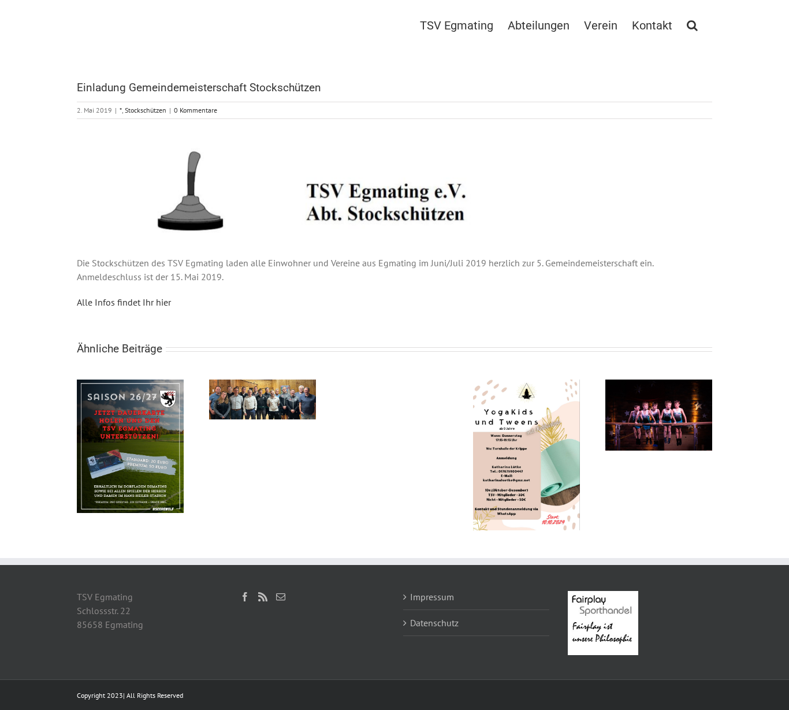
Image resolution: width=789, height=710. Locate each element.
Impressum (432, 597)
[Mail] (280, 596)
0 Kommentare (195, 110)
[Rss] (262, 596)
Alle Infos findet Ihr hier (124, 302)
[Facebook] (245, 596)
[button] (692, 24)
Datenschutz (434, 623)
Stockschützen (145, 110)
